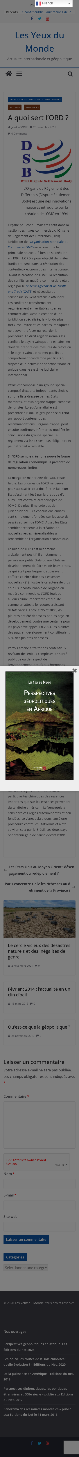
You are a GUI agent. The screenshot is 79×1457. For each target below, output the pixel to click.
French (47, 3)
